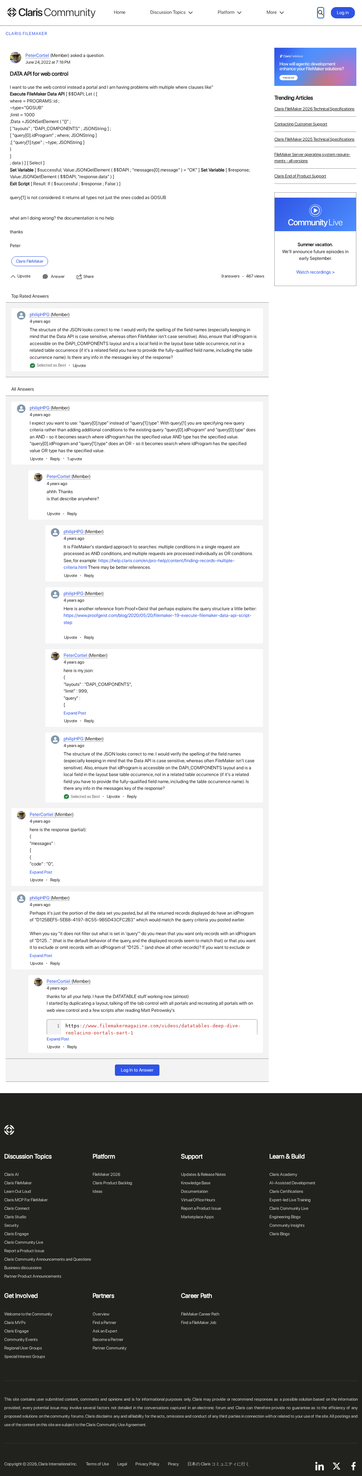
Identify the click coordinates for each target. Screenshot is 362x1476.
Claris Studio (15, 1216)
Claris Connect (17, 1208)
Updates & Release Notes (203, 1174)
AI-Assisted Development (292, 1182)
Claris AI (11, 1174)
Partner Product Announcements (33, 1276)
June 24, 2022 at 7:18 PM (47, 62)
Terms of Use (97, 1464)
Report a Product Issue (24, 1250)
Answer (58, 276)
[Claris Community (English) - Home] (51, 13)
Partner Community (110, 1348)
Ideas (98, 1191)
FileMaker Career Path (200, 1314)
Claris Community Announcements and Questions (47, 1259)
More (272, 12)
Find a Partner (104, 1322)
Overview (101, 1314)
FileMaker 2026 (106, 1174)
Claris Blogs (279, 1233)
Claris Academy (283, 1174)
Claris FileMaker (18, 1182)
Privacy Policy (147, 1464)
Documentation (194, 1191)
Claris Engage (16, 1233)
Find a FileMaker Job (198, 1322)
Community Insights (287, 1225)
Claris (9, 1130)
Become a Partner (108, 1339)
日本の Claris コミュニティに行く (218, 1464)
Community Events (21, 1339)
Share (88, 276)
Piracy (173, 1464)
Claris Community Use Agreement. (116, 1424)
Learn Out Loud (17, 1191)
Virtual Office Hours (198, 1199)
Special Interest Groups (24, 1356)
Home (119, 12)
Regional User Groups (23, 1348)
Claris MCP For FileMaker (26, 1199)
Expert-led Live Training (290, 1199)
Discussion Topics (168, 12)
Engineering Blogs (285, 1216)
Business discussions (23, 1267)
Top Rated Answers (30, 296)
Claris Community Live (23, 1242)
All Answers (22, 389)
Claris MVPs (15, 1322)
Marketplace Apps (197, 1216)
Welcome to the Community (28, 1314)
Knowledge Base (195, 1182)
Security (11, 1225)
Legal (122, 1464)
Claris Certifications (286, 1191)
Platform (226, 12)
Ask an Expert (105, 1331)
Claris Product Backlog (112, 1182)
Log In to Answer (137, 1070)
